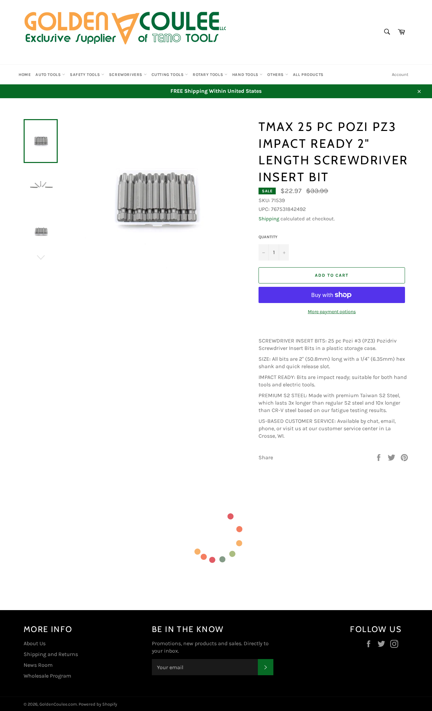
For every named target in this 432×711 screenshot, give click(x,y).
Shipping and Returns (51, 654)
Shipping (269, 219)
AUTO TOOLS (48, 74)
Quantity (268, 237)
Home (25, 74)
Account (400, 74)
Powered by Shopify (98, 704)
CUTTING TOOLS (168, 74)
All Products (308, 74)
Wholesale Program (47, 676)
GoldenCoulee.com (58, 704)
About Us (35, 643)
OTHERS (276, 74)
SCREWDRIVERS (126, 74)
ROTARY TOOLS (208, 74)
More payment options (332, 312)
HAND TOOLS (246, 74)
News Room (38, 665)
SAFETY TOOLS (85, 74)
